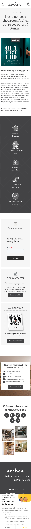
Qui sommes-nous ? (12, 489)
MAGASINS (28, 5)
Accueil (8, 13)
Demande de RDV (15, 295)
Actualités (15, 13)
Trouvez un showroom (15, 340)
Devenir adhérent (15, 386)
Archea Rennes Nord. (16, 110)
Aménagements (11, 493)
